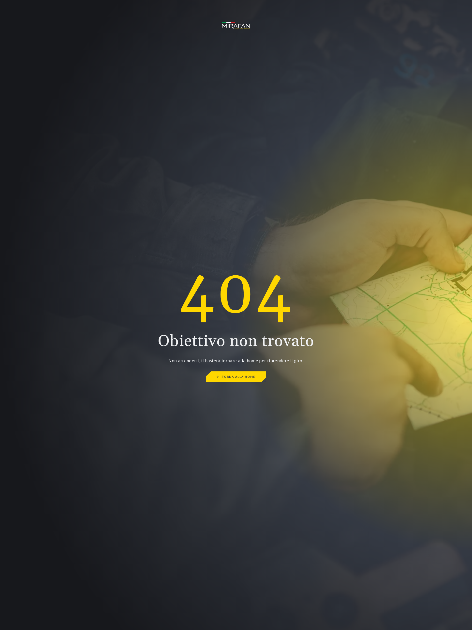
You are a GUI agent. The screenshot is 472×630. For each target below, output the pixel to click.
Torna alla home (238, 377)
